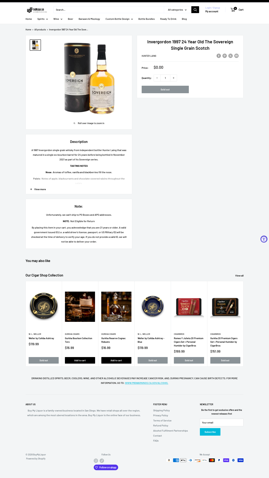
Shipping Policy (161, 410)
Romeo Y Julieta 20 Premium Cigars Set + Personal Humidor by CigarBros (188, 342)
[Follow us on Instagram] (96, 460)
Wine (56, 18)
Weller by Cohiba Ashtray (41, 338)
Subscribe (210, 431)
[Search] (195, 9)
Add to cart (80, 360)
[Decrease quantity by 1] (157, 78)
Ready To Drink (168, 18)
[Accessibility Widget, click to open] (263, 239)
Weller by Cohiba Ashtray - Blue (151, 340)
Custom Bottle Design (118, 18)
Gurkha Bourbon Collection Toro (78, 340)
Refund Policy (160, 425)
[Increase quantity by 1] (173, 78)
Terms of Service (162, 420)
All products (40, 29)
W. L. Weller (35, 334)
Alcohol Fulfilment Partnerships (170, 430)
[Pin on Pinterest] (224, 55)
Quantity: (147, 77)
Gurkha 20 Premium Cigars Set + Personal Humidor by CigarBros (223, 342)
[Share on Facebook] (219, 55)
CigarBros (179, 334)
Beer (70, 18)
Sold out (165, 89)
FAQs (156, 440)
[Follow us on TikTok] (102, 460)
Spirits (41, 18)
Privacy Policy (160, 415)
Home (29, 18)
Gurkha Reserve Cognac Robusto (113, 340)
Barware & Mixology (89, 18)
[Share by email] (236, 55)
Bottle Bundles (146, 18)
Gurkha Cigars (72, 334)
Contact (157, 435)
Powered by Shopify (35, 458)
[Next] (243, 324)
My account (211, 11)
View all (239, 275)
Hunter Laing (149, 56)
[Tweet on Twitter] (230, 55)
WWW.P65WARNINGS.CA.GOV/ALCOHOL (146, 382)
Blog (184, 18)
